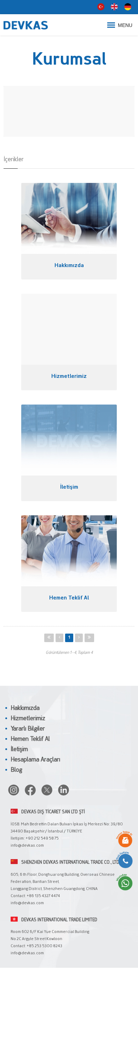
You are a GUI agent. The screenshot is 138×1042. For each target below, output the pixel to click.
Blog (16, 770)
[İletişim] (69, 440)
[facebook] (30, 790)
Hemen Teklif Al (30, 739)
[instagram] (13, 790)
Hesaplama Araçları (35, 760)
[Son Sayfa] (89, 638)
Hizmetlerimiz (28, 719)
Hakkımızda (25, 708)
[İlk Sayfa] (49, 638)
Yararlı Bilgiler (28, 729)
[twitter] (46, 790)
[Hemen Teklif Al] (69, 550)
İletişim (19, 750)
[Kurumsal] (34, 25)
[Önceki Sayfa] (59, 638)
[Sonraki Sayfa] (79, 638)
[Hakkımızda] (69, 218)
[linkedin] (63, 790)
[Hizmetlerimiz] (69, 329)
